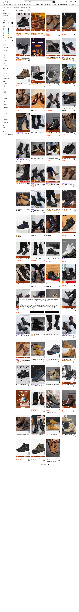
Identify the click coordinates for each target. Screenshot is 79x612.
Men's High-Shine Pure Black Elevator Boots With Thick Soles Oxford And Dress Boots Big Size (23, 384)
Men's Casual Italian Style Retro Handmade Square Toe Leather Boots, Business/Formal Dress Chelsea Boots (38, 108)
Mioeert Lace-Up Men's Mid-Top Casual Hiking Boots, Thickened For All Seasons (23, 108)
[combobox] (21, 10)
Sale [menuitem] (18, 4)
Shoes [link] (7, 7)
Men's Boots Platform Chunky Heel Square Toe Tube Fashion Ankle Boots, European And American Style (38, 132)
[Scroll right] (75, 4)
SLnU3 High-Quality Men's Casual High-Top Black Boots (69, 308)
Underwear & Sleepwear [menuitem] (40, 4)
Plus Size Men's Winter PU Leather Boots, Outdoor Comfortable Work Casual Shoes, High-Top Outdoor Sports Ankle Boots (69, 384)
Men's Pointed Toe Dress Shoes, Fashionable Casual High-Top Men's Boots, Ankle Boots (53, 283)
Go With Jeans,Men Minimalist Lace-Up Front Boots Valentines (23, 133)
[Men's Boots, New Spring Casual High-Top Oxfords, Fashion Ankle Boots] (53, 248)
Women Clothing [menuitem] (23, 4)
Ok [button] (12, 22)
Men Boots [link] (17, 7)
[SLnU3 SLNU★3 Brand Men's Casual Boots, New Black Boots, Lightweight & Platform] (53, 199)
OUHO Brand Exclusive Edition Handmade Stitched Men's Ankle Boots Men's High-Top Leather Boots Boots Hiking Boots (69, 209)
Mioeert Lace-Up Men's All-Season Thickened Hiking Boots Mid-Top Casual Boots (23, 434)
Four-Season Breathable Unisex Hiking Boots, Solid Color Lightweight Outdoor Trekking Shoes (23, 183)
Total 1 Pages (43, 464)
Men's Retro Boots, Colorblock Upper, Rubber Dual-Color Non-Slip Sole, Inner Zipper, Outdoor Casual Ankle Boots (53, 184)
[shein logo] (7, 1)
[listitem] (23, 24)
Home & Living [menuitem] (56, 4)
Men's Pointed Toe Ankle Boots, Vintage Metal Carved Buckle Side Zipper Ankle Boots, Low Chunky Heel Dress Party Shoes (53, 132)
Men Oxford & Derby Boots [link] (25, 7)
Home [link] (4, 7)
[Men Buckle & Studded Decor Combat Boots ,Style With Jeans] (53, 224)
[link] (69, 1)
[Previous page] (47, 464)
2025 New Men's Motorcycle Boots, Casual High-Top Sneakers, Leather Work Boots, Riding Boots (38, 359)
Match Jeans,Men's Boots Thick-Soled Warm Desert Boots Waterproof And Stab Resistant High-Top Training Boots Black (38, 334)
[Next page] (50, 464)
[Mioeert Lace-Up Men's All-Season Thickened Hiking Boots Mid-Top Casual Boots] (23, 424)
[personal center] (66, 1)
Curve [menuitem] (33, 4)
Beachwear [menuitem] (29, 4)
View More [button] (6, 51)
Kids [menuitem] (51, 4)
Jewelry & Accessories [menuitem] (63, 4)
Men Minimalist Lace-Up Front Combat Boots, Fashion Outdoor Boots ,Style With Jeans (53, 334)
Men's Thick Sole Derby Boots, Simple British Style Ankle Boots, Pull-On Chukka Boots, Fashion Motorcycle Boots (38, 184)
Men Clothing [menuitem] (47, 4)
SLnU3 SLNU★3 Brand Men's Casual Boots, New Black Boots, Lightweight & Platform (53, 209)
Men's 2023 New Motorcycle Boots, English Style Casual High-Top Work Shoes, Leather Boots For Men (53, 57)
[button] (73, 1)
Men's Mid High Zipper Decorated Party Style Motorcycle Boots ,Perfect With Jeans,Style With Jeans (69, 335)
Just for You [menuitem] (11, 4)
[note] (23, 30)
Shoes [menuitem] (69, 4)
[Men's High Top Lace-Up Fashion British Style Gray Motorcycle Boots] (23, 324)
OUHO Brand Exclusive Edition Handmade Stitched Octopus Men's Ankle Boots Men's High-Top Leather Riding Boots (53, 83)
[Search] (54, 2)
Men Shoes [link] (12, 7)
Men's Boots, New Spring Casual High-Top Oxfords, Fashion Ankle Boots (53, 258)
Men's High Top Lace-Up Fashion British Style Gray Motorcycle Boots (23, 335)
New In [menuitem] (15, 4)
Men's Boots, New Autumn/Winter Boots (69, 83)
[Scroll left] (74, 4)
